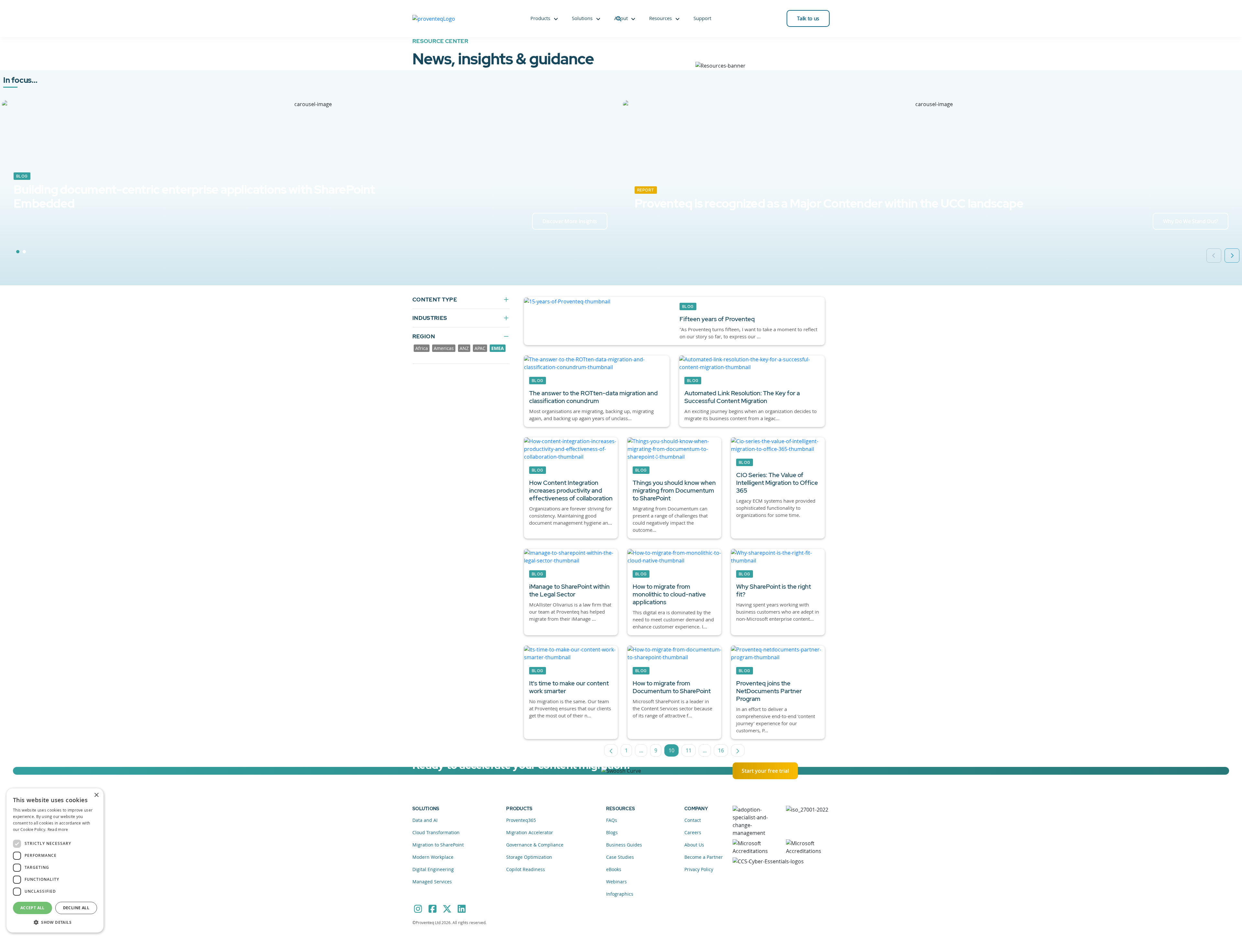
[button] (55, 922)
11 (691, 752)
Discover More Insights (569, 221)
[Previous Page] (611, 750)
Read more (58, 829)
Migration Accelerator (529, 832)
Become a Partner (703, 857)
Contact (692, 820)
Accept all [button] (32, 908)
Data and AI (425, 820)
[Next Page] (738, 750)
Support (702, 18)
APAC (479, 348)
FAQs (611, 820)
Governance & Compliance (534, 845)
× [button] (96, 795)
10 (674, 752)
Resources (660, 18)
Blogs (612, 832)
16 (723, 752)
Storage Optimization (529, 857)
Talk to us (808, 18)
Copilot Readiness (525, 869)
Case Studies (620, 857)
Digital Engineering (433, 869)
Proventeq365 (521, 820)
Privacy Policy (698, 869)
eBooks (613, 869)
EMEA (497, 348)
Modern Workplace (432, 857)
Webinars (616, 882)
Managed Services (432, 882)
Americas (444, 348)
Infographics (619, 894)
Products (540, 18)
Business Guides (624, 845)
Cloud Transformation (436, 832)
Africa (421, 348)
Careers (692, 832)
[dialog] (55, 860)
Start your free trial (765, 770)
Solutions (582, 18)
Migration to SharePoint (438, 845)
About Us (694, 845)
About (621, 18)
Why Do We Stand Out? (1190, 221)
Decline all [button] (76, 908)
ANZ (464, 348)
